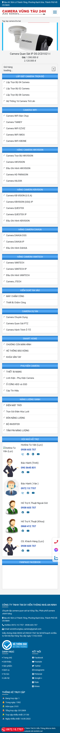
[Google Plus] (33, 454)
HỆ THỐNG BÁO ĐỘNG (17, 350)
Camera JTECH (13, 281)
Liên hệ (6, 678)
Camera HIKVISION (15, 162)
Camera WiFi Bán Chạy (17, 116)
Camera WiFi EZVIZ (15, 128)
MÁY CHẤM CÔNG (15, 296)
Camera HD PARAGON (17, 174)
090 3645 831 (28, 467)
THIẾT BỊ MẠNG (14, 371)
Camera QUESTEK (15, 208)
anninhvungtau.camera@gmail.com (25, 629)
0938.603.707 (31, 625)
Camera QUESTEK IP (16, 214)
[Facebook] (28, 454)
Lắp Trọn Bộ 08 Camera (17, 95)
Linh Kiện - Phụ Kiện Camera (20, 378)
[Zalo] (23, 454)
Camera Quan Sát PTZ (17, 323)
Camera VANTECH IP (16, 269)
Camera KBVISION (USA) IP (19, 202)
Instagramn (39, 670)
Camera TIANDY (14, 122)
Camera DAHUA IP (15, 241)
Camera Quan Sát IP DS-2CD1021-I (30, 53)
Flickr (36, 682)
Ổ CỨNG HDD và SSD (16, 384)
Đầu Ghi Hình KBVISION (18, 220)
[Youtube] (38, 454)
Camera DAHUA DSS (16, 235)
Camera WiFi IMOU (15, 134)
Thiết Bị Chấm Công (16, 302)
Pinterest (38, 674)
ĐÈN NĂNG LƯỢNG (15, 418)
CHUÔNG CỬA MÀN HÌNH (18, 344)
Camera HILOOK (14, 181)
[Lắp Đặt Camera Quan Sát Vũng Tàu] (24, 12)
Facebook (38, 658)
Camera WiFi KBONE (16, 141)
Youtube (38, 662)
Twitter (37, 666)
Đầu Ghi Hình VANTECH (18, 275)
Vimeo (37, 686)
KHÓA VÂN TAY (13, 357)
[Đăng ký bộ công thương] (15, 645)
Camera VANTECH (15, 262)
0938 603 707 (28, 449)
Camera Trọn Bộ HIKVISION (19, 155)
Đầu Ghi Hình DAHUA (16, 248)
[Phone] (56, 542)
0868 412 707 (28, 526)
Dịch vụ (6, 670)
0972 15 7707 (28, 488)
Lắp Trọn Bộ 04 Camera (17, 82)
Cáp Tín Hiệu (12, 390)
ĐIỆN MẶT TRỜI (14, 405)
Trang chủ (7, 658)
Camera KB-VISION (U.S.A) (19, 195)
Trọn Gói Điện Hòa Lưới (17, 411)
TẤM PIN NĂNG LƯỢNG (17, 430)
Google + (38, 678)
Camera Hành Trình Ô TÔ (18, 329)
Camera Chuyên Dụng (17, 317)
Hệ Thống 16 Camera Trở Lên (20, 101)
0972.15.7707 (17, 625)
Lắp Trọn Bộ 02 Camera (17, 88)
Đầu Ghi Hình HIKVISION (18, 168)
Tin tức (6, 674)
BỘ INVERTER (13, 424)
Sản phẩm (7, 666)
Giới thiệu (7, 662)
